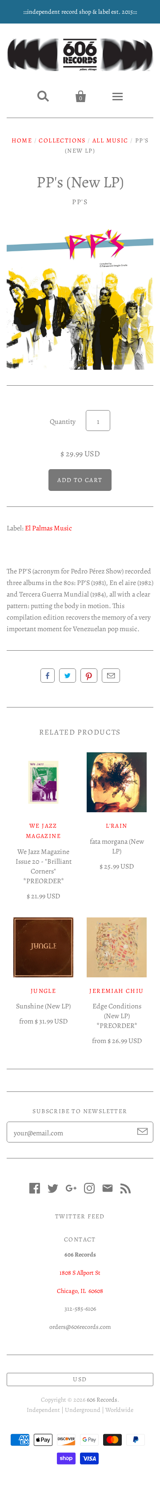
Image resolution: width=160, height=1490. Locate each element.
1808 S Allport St (80, 1273)
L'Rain (116, 826)
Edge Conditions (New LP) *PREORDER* (116, 1016)
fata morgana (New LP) (117, 846)
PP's (80, 202)
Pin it (88, 675)
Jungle (43, 991)
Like (47, 675)
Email (111, 675)
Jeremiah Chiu (116, 991)
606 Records (102, 1399)
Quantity (63, 422)
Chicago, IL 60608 (80, 1291)
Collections (62, 140)
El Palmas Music (48, 528)
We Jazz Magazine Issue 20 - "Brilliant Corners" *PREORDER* (44, 866)
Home (22, 140)
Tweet (67, 675)
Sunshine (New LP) (43, 1006)
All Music (110, 140)
